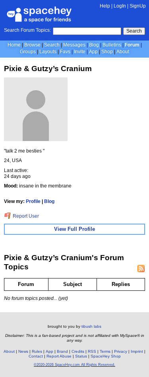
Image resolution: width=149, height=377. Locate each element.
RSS (92, 351)
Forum (132, 45)
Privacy (120, 351)
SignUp (138, 6)
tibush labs (91, 326)
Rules (37, 351)
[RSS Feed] (141, 268)
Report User (25, 216)
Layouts (47, 51)
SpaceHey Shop (106, 356)
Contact (36, 356)
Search (134, 31)
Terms (105, 351)
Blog (94, 45)
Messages (74, 45)
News (23, 351)
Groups (28, 51)
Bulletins (112, 45)
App (93, 51)
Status (81, 356)
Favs (65, 51)
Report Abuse (59, 356)
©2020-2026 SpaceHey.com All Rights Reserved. (74, 365)
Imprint (137, 351)
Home (14, 45)
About (122, 51)
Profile (33, 201)
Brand (62, 351)
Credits (78, 351)
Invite (79, 51)
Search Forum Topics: (27, 30)
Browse (32, 45)
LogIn (120, 6)
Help (105, 6)
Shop (107, 51)
